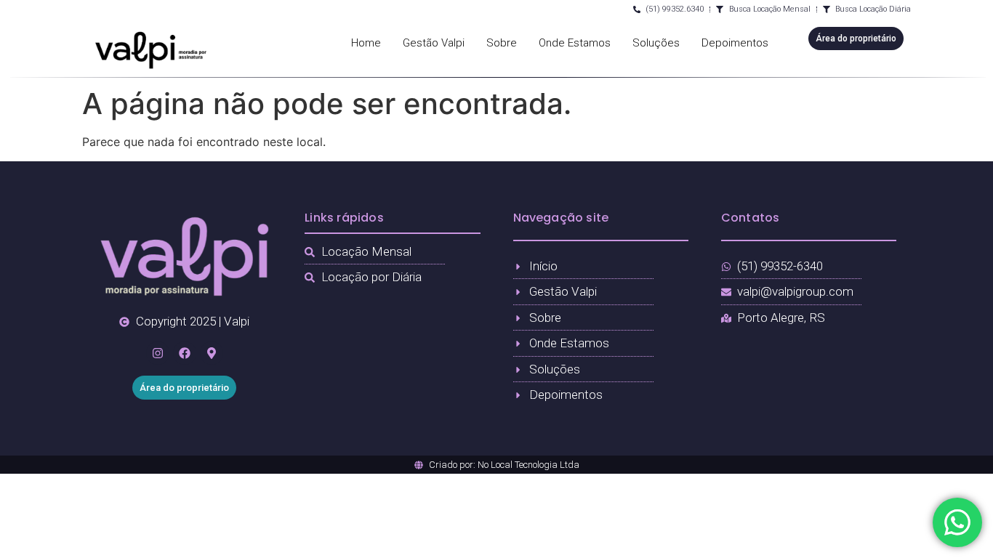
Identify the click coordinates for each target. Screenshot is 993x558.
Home (366, 42)
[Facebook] (184, 353)
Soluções (656, 42)
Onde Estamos (575, 42)
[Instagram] (157, 353)
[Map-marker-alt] (211, 353)
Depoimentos (734, 42)
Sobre (501, 42)
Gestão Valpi (434, 42)
